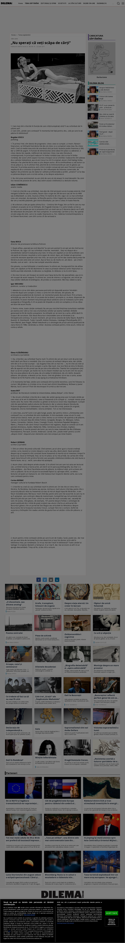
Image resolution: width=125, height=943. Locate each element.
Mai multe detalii (29, 915)
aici (9, 931)
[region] (62, 921)
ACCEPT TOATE (111, 913)
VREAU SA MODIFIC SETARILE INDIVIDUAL (112, 921)
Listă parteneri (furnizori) (65, 923)
